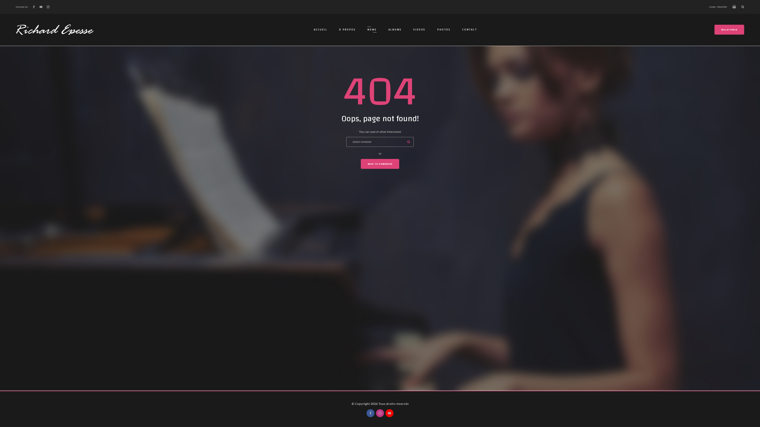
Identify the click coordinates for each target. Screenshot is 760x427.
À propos (347, 29)
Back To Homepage (380, 164)
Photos (443, 29)
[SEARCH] (409, 142)
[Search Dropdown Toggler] (742, 7)
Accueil (320, 29)
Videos (419, 29)
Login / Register (718, 7)
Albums (395, 29)
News (371, 29)
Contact (469, 29)
